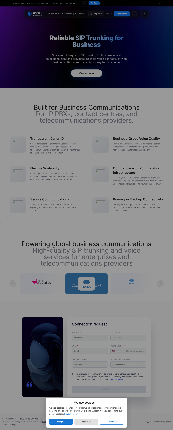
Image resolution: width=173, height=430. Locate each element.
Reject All (86, 422)
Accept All (61, 422)
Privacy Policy (71, 414)
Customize (112, 422)
